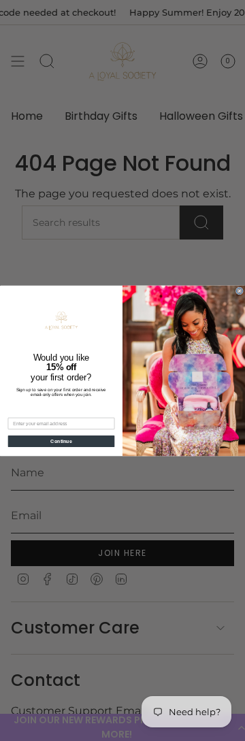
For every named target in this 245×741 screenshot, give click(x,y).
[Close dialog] (239, 291)
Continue (61, 441)
